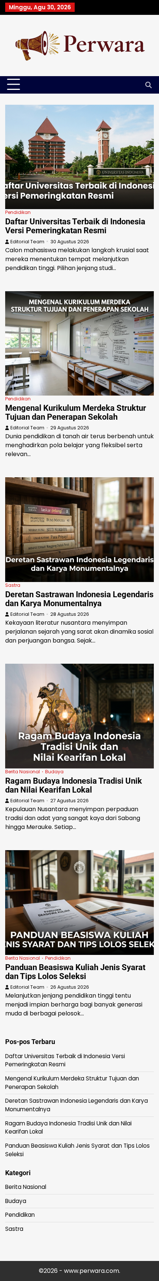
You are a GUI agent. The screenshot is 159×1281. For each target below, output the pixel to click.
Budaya (54, 771)
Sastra (12, 585)
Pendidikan (18, 212)
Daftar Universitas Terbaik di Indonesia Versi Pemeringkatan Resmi (75, 226)
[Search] (148, 84)
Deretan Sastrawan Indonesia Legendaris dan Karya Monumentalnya (79, 599)
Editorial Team (27, 241)
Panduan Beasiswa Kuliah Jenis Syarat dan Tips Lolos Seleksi (75, 972)
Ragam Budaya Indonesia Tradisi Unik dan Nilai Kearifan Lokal (73, 785)
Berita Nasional (22, 771)
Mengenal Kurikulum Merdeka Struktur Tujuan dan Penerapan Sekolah (75, 412)
